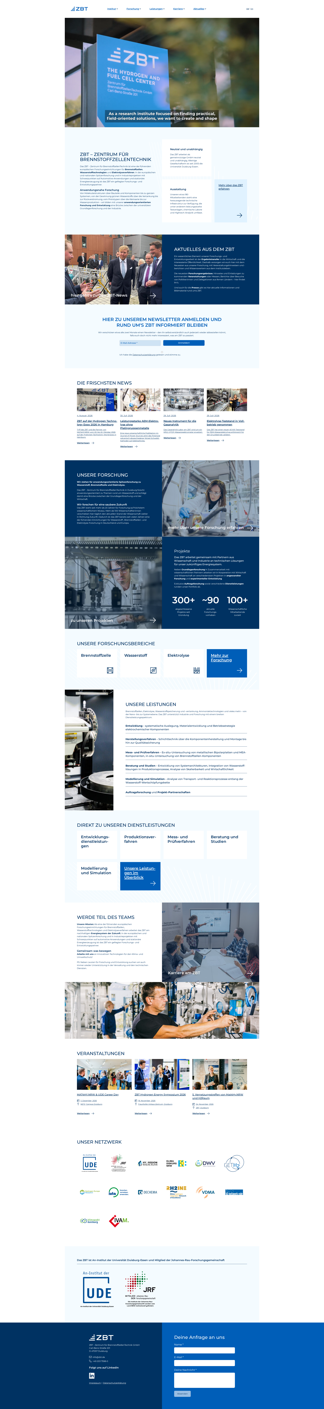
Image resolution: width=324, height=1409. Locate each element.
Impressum (95, 1383)
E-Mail (179, 1357)
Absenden (182, 1394)
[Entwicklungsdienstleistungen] (97, 845)
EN (252, 9)
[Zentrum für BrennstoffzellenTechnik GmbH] (80, 9)
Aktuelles (198, 8)
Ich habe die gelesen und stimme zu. (150, 355)
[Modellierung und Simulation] (97, 876)
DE (247, 9)
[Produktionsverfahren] (140, 845)
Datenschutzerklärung (144, 355)
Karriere (178, 8)
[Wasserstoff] (140, 663)
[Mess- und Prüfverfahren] (184, 845)
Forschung (133, 8)
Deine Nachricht (185, 1369)
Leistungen (156, 8)
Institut (111, 8)
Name (179, 1344)
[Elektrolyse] (184, 663)
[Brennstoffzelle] (97, 663)
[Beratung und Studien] (227, 845)
